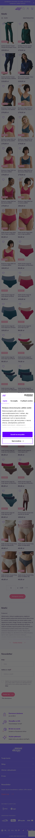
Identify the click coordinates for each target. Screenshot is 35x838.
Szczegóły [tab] (14, 401)
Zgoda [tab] (5, 401)
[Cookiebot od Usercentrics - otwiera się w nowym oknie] (25, 395)
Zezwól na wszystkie (17, 434)
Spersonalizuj (16, 441)
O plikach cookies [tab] (27, 401)
